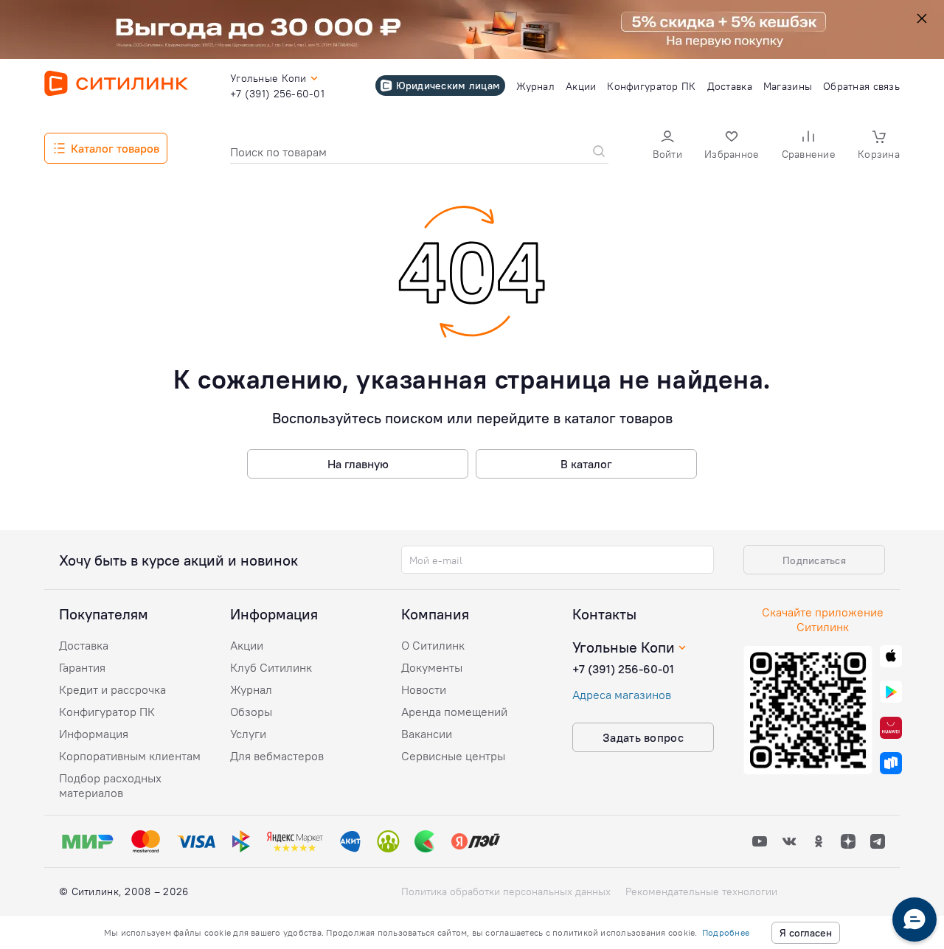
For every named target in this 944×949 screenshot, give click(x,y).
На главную (358, 463)
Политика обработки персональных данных (506, 891)
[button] (667, 146)
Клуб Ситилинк (271, 667)
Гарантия (82, 667)
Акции (246, 645)
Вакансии (426, 733)
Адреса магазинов (621, 694)
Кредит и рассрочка (112, 689)
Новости (423, 689)
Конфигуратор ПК (107, 711)
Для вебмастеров (277, 755)
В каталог (586, 463)
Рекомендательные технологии (701, 891)
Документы (431, 667)
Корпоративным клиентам (130, 755)
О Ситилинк (433, 645)
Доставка (83, 645)
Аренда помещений (454, 711)
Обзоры (251, 711)
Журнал (251, 689)
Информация (93, 733)
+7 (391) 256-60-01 (623, 668)
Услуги (248, 733)
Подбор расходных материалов (110, 785)
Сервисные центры (453, 755)
